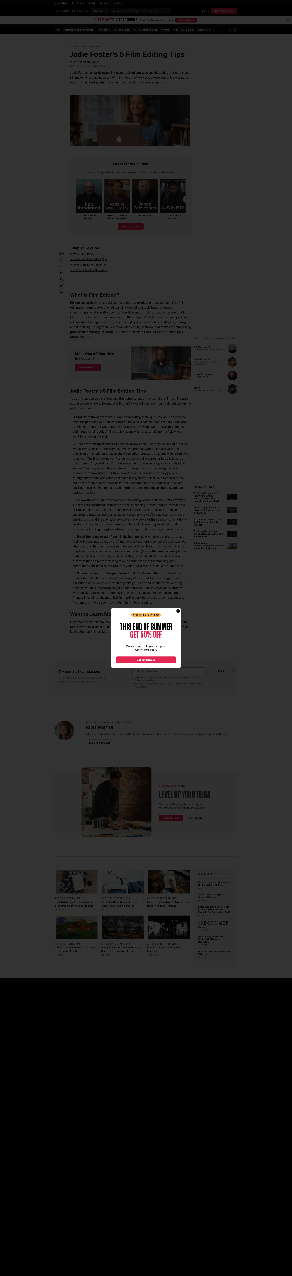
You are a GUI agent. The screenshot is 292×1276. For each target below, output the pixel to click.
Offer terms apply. (146, 649)
